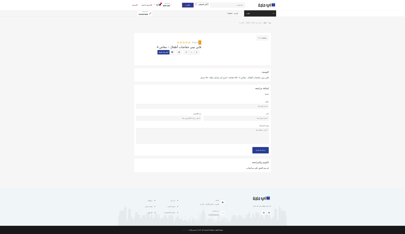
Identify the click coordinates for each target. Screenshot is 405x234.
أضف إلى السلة (163, 52)
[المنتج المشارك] (179, 52)
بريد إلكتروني (197, 113)
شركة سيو (185, 230)
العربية (236, 13)
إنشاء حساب (148, 206)
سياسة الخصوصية (169, 212)
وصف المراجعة (264, 125)
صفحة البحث (171, 206)
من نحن (172, 200)
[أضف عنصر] (186, 52)
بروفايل (150, 200)
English (230, 13)
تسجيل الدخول (146, 5)
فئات (248, 13)
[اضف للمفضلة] (172, 52)
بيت (270, 22)
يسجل (134, 5)
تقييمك (267, 94)
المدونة (150, 212)
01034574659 (143, 14)
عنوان (267, 101)
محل (264, 22)
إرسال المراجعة (260, 150)
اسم (267, 113)
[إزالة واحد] (196, 52)
